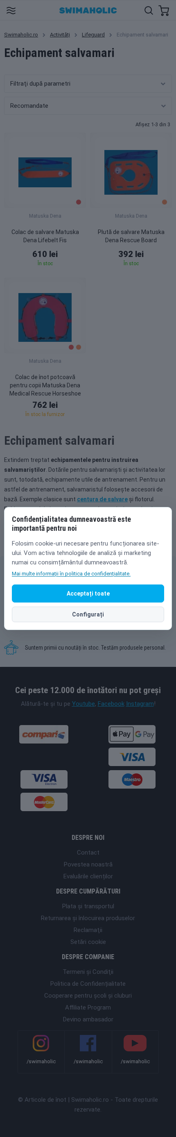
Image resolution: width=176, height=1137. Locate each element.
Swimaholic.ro (21, 35)
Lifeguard (93, 35)
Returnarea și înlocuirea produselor (88, 918)
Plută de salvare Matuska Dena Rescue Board (131, 236)
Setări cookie (88, 942)
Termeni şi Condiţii (88, 972)
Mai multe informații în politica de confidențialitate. (71, 574)
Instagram (140, 703)
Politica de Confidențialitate (88, 983)
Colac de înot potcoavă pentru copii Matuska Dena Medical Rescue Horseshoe (45, 385)
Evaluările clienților (88, 876)
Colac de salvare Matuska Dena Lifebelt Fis (45, 236)
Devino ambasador (88, 1019)
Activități (60, 35)
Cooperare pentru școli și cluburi (88, 995)
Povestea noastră (88, 864)
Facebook (111, 703)
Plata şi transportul (88, 906)
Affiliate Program (88, 1007)
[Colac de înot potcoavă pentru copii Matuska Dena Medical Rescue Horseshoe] (45, 315)
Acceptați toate (88, 593)
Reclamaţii (88, 930)
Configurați (88, 614)
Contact (88, 852)
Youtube (83, 703)
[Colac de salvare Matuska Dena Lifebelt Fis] (45, 170)
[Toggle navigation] (11, 10)
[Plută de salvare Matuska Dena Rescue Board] (131, 170)
